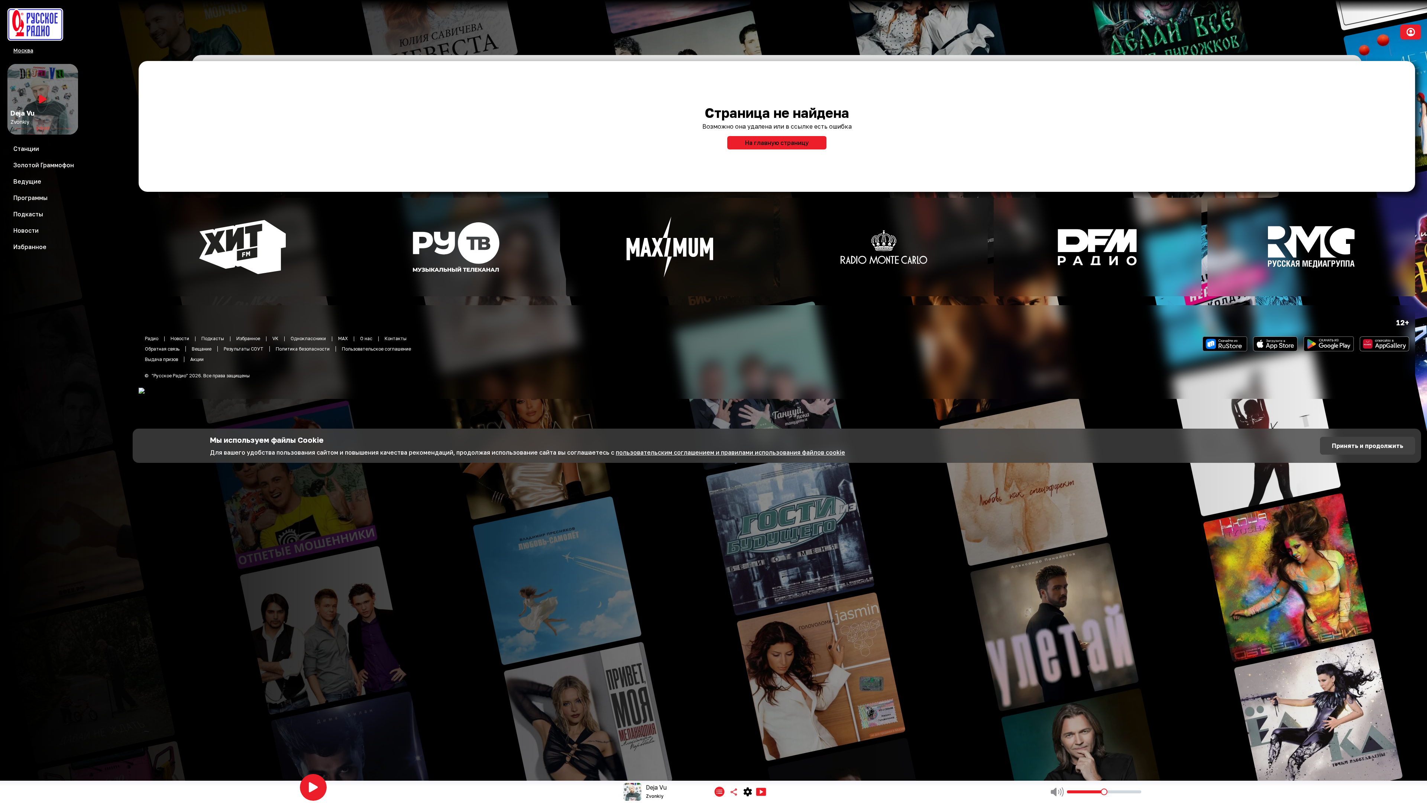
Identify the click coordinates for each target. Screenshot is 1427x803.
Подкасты (212, 338)
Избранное (248, 338)
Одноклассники (308, 338)
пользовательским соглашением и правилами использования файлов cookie (730, 452)
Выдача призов (161, 359)
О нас (366, 338)
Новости (180, 338)
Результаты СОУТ (243, 349)
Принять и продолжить (1367, 445)
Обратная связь (162, 349)
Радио (151, 338)
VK (275, 338)
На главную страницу (777, 142)
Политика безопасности (303, 349)
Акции (197, 359)
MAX (343, 338)
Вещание (201, 349)
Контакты (396, 338)
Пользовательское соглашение (376, 349)
